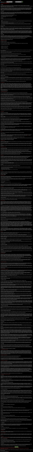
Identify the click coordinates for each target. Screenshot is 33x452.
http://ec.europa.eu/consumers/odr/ (5, 437)
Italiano (3, 447)
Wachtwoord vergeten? (6, 2)
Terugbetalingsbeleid (2, 448)
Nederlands (12, 447)
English (14, 447)
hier (8, 451)
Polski (15, 447)
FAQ (7, 448)
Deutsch (5, 447)
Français (1, 447)
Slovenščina (18, 447)
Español (9, 447)
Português (7, 447)
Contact (6, 448)
